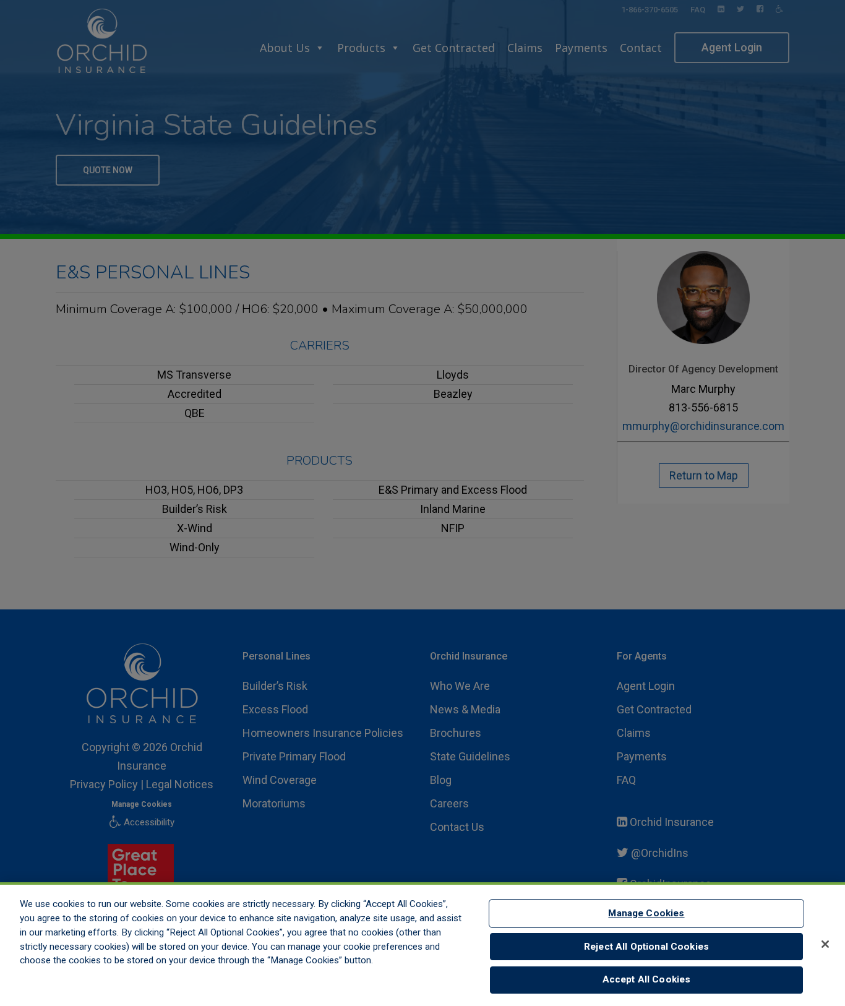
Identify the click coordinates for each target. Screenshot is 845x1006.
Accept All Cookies (647, 980)
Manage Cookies (646, 913)
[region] (422, 944)
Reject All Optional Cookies (646, 946)
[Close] (825, 944)
